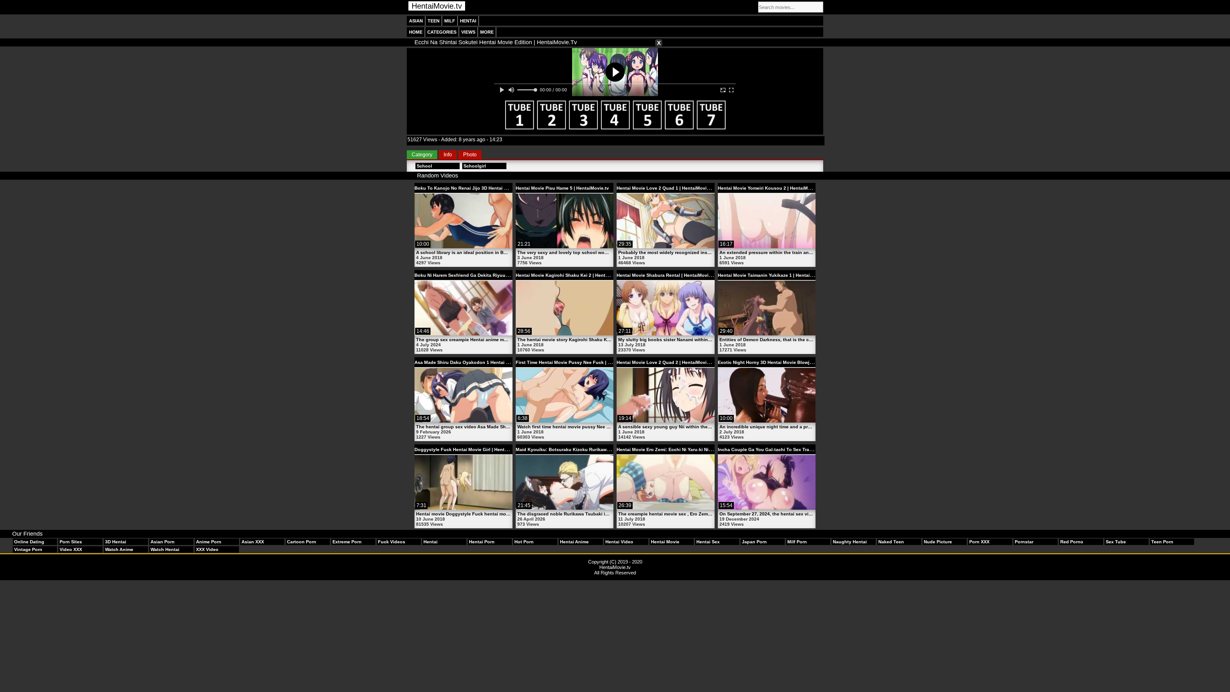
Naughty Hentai (850, 541)
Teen (433, 20)
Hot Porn (524, 541)
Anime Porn (208, 541)
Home (415, 32)
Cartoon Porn (301, 541)
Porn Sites (71, 541)
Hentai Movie (665, 541)
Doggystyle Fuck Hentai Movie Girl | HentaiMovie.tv (470, 449)
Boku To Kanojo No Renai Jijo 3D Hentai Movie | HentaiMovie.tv (484, 188)
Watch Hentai (165, 549)
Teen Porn (1162, 541)
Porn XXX (979, 541)
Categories (441, 32)
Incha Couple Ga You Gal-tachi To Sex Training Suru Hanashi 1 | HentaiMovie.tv (804, 449)
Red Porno (1071, 541)
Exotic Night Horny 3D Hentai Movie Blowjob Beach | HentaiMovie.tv (792, 362)
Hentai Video (619, 541)
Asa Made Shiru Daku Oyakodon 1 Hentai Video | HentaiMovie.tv (484, 362)
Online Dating (29, 541)
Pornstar (1024, 541)
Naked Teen (891, 541)
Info (448, 154)
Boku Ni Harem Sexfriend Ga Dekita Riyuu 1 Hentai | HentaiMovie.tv (487, 275)
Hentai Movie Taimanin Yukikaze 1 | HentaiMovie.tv (773, 275)
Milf (449, 20)
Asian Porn (163, 541)
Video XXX (71, 549)
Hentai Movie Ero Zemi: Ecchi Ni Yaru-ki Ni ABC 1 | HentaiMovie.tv (688, 449)
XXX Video (207, 549)
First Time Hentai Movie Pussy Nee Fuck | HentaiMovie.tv (578, 362)
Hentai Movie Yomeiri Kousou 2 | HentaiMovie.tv (770, 188)
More (487, 32)
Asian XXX (253, 541)
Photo (470, 154)
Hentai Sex (708, 541)
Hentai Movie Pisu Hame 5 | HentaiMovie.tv (562, 188)
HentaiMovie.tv (437, 6)
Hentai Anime (574, 541)
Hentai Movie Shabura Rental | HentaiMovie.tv (667, 275)
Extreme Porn (347, 541)
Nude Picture (938, 541)
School (424, 166)
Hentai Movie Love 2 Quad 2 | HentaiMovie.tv (666, 362)
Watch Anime (119, 549)
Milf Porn (797, 541)
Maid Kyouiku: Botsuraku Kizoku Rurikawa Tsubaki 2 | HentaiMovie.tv (592, 449)
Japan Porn (754, 541)
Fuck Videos (391, 541)
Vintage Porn (28, 549)
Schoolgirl (474, 166)
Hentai (468, 20)
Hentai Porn (482, 541)
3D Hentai (115, 541)
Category (422, 154)
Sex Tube (1116, 541)
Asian (416, 20)
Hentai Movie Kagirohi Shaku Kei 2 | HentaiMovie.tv (572, 275)
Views (468, 32)
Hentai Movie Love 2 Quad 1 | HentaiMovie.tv (666, 188)
